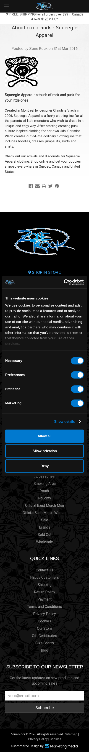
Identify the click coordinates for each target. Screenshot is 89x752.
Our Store (44, 628)
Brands (44, 527)
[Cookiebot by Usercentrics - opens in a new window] (64, 282)
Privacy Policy (44, 614)
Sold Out (44, 534)
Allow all (44, 436)
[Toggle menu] (6, 6)
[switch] (77, 375)
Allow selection (44, 451)
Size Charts (44, 643)
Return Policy (44, 592)
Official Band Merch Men (44, 505)
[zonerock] (86, 6)
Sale (44, 520)
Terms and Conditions (44, 606)
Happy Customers (44, 577)
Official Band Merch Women (44, 513)
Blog (44, 650)
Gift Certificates (44, 636)
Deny (44, 466)
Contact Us (44, 570)
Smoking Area (45, 483)
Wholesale (44, 542)
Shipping (45, 585)
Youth (44, 491)
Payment (44, 599)
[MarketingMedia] (61, 746)
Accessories (44, 476)
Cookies (44, 621)
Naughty (44, 498)
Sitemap (71, 734)
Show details (64, 421)
